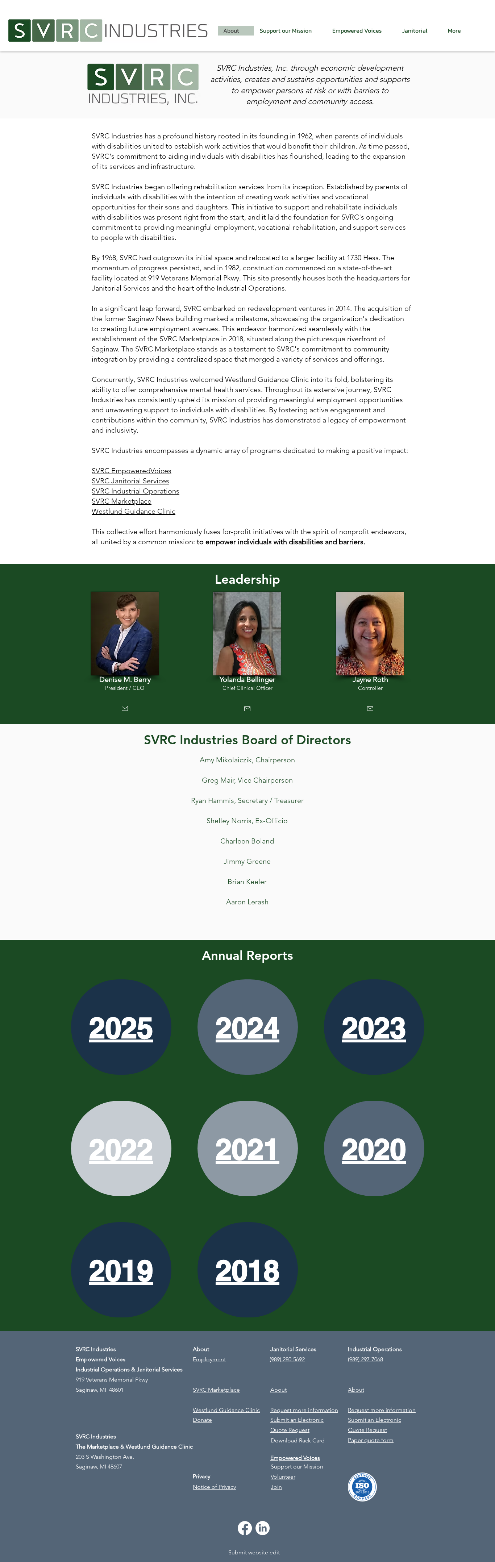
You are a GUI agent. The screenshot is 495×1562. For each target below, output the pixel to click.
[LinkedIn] (262, 1528)
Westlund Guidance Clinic (133, 511)
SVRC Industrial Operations (135, 491)
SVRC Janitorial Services (130, 480)
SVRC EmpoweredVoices (131, 470)
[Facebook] (245, 1528)
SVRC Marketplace (121, 501)
